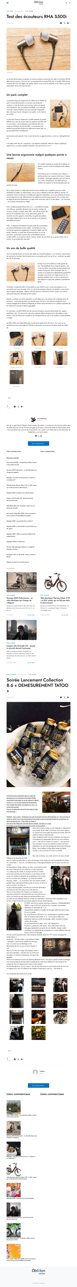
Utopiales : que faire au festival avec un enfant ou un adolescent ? (21, 1157)
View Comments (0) (37, 443)
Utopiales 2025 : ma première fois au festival (20, 521)
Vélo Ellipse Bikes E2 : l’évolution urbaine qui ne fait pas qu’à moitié (21, 1239)
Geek (8, 11)
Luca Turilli (31, 306)
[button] (7, 3)
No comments (29, 11)
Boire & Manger (11, 674)
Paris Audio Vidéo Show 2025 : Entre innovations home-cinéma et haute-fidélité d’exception (21, 1259)
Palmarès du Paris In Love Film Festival (18, 562)
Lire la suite (31, 615)
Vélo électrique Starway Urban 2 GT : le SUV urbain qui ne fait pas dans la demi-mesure (55, 600)
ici (7, 327)
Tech (11, 11)
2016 (9, 398)
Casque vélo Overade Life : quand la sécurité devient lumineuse (21, 647)
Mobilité (12, 595)
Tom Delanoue (42, 419)
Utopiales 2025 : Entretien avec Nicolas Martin (20, 493)
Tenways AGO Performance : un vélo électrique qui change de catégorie (20, 600)
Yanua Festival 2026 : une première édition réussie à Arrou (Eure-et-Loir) (22, 1116)
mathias (42, 1071)
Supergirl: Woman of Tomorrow (16, 542)
